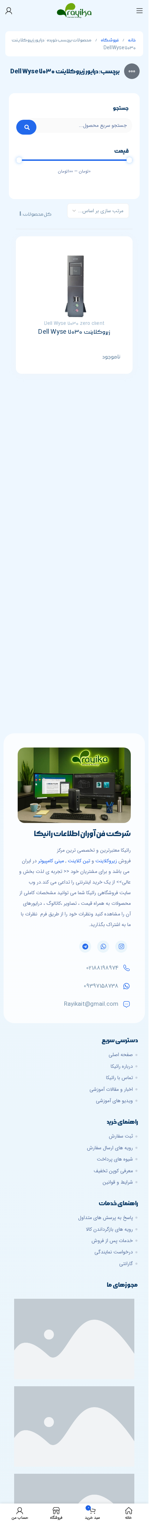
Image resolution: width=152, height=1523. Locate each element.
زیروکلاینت (106, 861)
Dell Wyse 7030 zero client (74, 324)
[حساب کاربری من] (9, 11)
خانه (132, 40)
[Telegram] (85, 947)
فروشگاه (109, 40)
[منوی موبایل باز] (140, 11)
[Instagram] (121, 947)
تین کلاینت (79, 861)
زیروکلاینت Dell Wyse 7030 (74, 332)
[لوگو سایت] (74, 10)
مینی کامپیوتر (51, 861)
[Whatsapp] (103, 947)
